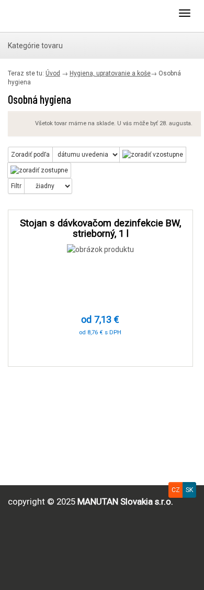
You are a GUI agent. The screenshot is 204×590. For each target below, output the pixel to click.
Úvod (53, 73)
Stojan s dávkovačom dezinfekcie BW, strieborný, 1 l (100, 228)
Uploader (49, 15)
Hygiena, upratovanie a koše (110, 73)
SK (189, 490)
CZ (176, 490)
